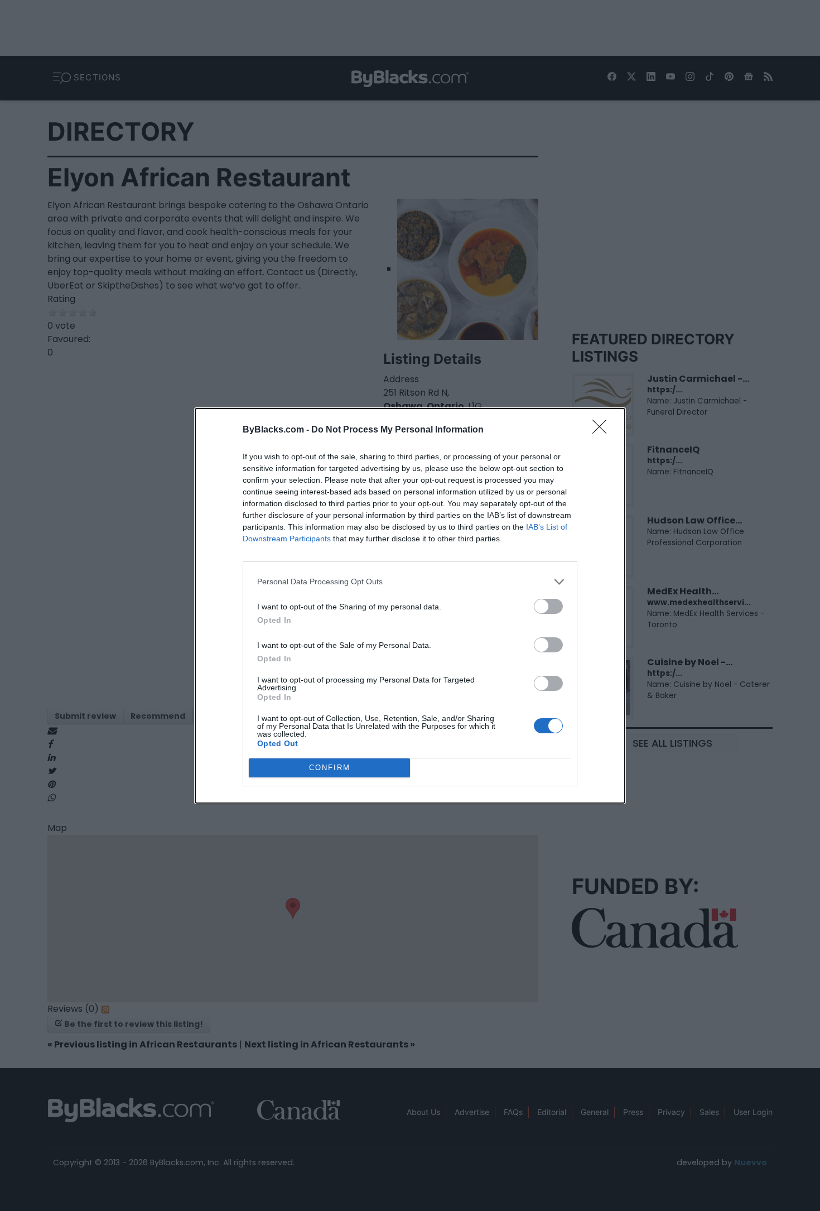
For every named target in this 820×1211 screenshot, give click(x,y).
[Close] (603, 430)
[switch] (548, 606)
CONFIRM (329, 767)
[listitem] (410, 582)
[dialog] (410, 606)
